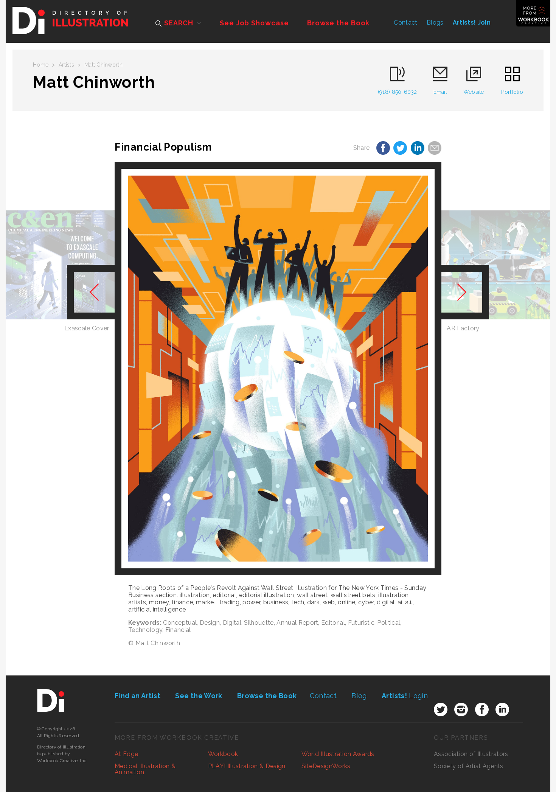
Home (40, 65)
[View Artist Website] (278, 369)
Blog (359, 696)
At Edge (126, 754)
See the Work (198, 696)
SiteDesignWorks (326, 766)
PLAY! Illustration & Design (247, 766)
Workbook (223, 754)
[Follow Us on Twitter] (440, 709)
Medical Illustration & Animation (145, 769)
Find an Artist (137, 696)
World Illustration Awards (337, 754)
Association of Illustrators (471, 754)
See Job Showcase (254, 23)
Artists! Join (472, 22)
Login (405, 696)
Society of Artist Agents (468, 766)
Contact (405, 22)
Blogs (435, 22)
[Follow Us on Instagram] (461, 709)
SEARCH (177, 23)
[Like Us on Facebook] (482, 709)
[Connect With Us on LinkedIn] (502, 709)
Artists (66, 65)
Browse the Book (338, 23)
